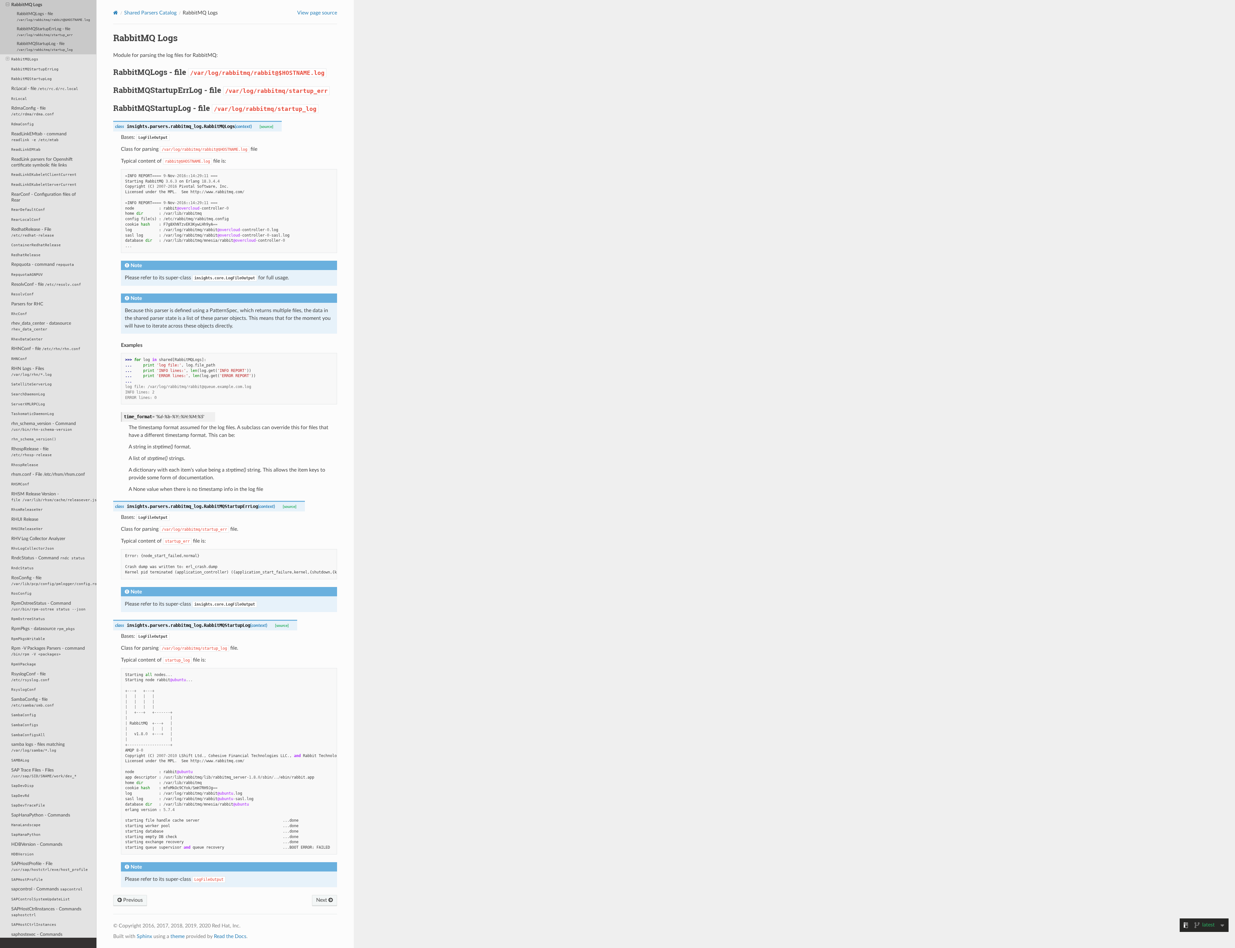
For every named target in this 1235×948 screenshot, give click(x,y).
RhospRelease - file (31, 452)
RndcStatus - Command (48, 557)
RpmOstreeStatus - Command (48, 606)
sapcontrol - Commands (47, 889)
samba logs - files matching (38, 747)
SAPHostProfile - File (49, 866)
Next (322, 900)
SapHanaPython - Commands (40, 815)
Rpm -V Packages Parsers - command (48, 651)
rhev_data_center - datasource (41, 326)
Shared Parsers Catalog (150, 12)
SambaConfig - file (32, 702)
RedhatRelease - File (32, 232)
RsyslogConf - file (30, 677)
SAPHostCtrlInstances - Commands (46, 912)
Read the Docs (230, 936)
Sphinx (144, 936)
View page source (317, 12)
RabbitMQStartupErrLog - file (45, 32)
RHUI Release (24, 519)
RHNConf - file (45, 348)
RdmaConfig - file (32, 111)
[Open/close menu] (7, 5)
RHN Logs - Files (31, 371)
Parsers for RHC (27, 304)
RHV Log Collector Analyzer (38, 538)
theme (177, 936)
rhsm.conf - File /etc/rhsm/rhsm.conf (48, 474)
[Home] (115, 12)
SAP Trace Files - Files (44, 773)
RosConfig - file (53, 580)
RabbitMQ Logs (26, 4)
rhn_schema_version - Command (43, 426)
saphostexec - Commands (36, 934)
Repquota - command (42, 264)
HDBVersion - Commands (36, 844)
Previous (132, 900)
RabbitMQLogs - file (53, 17)
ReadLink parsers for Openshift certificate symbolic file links (42, 162)
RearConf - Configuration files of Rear (43, 197)
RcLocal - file (44, 88)
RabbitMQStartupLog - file (45, 46)
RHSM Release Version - (53, 497)
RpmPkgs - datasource (43, 628)
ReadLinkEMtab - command (39, 136)
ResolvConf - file (46, 284)
